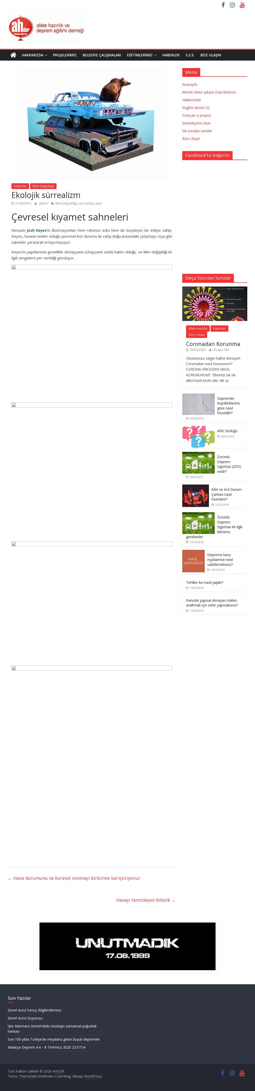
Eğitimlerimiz (140, 55)
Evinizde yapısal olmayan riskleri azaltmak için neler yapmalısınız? (212, 603)
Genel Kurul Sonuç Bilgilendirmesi (34, 1010)
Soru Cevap (197, 335)
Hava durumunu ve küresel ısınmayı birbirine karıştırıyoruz (74, 878)
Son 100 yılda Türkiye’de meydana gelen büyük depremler (54, 1039)
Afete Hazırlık (198, 328)
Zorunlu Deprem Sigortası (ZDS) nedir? (229, 464)
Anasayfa (189, 84)
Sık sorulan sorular (197, 130)
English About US (196, 107)
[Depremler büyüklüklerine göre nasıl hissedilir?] (198, 396)
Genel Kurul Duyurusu (25, 1018)
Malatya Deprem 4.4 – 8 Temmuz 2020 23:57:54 (46, 1047)
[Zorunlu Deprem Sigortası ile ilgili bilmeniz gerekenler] (198, 514)
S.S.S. (190, 55)
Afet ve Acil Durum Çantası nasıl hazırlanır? (226, 494)
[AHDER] (13, 55)
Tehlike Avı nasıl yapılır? (204, 582)
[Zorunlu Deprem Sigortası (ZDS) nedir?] (198, 454)
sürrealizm (86, 203)
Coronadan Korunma (213, 343)
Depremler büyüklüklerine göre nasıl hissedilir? (228, 405)
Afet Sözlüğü (227, 430)
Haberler (171, 55)
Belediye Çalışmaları (102, 55)
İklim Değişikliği (43, 186)
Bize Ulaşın (210, 55)
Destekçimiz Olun (196, 123)
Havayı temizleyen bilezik (146, 900)
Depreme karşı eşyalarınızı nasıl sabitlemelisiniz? (220, 559)
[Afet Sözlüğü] (198, 428)
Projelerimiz (65, 55)
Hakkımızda (32, 55)
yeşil (99, 203)
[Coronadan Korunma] (215, 289)
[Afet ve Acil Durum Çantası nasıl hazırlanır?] (195, 487)
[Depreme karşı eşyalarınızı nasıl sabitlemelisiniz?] (193, 552)
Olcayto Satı (220, 350)
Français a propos (196, 115)
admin (44, 203)
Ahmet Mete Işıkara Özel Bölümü (209, 92)
